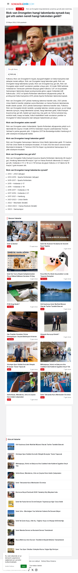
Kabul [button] (23, 566)
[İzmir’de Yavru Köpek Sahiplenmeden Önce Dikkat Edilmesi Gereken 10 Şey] (22, 265)
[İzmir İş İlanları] (22, 235)
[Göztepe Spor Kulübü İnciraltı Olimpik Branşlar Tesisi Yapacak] (22, 356)
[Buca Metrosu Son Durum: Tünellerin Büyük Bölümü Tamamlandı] (39, 542)
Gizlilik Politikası (9, 566)
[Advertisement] (39, 420)
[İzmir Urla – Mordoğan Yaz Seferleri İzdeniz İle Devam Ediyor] (39, 513)
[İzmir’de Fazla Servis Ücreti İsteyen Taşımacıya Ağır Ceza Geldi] (39, 504)
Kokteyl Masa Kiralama (48, 561)
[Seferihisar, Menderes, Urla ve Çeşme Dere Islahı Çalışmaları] (22, 386)
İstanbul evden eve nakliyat (31, 561)
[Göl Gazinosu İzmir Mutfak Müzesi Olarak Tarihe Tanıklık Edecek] (55, 295)
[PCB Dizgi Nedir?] (22, 295)
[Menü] (8, 4)
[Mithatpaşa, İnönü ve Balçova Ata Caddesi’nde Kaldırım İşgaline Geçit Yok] (55, 356)
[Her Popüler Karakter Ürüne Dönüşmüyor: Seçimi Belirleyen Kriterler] (22, 326)
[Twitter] (32, 569)
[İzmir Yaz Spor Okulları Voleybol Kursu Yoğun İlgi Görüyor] (39, 551)
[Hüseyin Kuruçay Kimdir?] (55, 326)
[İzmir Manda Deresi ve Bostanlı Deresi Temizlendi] (39, 532)
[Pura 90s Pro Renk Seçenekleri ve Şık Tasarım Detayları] (55, 265)
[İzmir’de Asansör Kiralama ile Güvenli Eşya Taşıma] (55, 235)
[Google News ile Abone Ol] (13, 69)
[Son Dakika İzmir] (23, 4)
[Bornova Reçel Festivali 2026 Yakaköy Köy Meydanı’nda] (39, 494)
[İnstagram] (36, 569)
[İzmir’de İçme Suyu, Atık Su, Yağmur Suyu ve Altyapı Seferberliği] (39, 523)
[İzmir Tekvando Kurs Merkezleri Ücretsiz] (55, 386)
